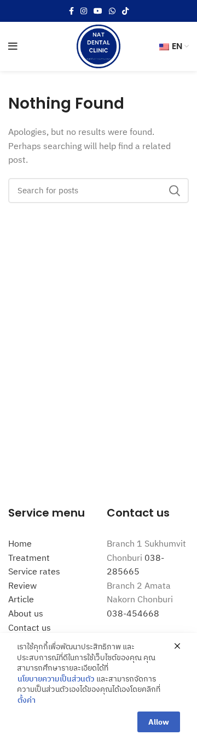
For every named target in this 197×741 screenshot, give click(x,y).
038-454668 (133, 613)
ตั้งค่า (27, 700)
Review (22, 585)
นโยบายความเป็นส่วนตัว (56, 679)
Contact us (29, 627)
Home (20, 543)
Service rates (34, 571)
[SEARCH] (174, 190)
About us (25, 613)
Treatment (29, 557)
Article (21, 599)
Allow (158, 722)
